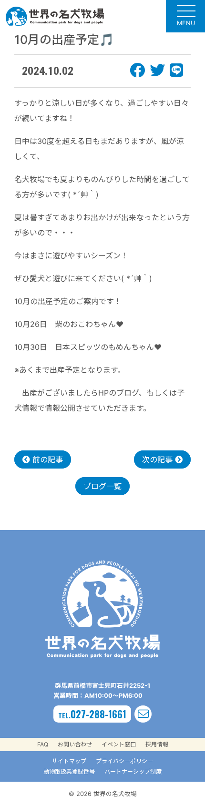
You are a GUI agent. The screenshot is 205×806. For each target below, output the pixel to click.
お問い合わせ (75, 744)
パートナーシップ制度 (133, 771)
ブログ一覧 (102, 486)
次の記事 (158, 459)
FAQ (42, 744)
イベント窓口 (119, 744)
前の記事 (46, 459)
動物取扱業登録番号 (69, 771)
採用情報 (156, 744)
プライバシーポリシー (124, 761)
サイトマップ (69, 761)
